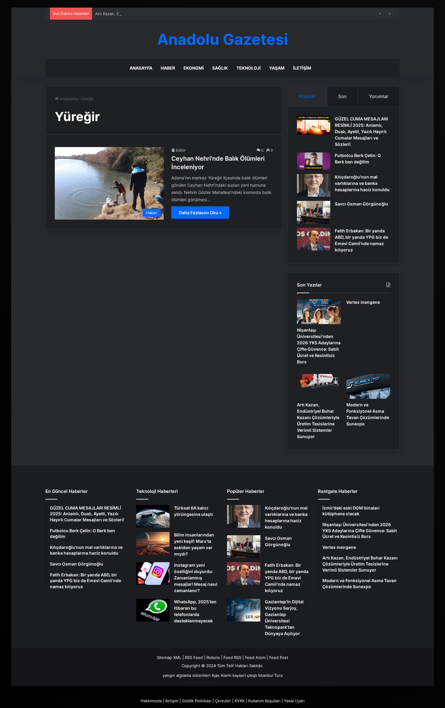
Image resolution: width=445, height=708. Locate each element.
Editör (181, 150)
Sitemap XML (169, 657)
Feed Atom (255, 657)
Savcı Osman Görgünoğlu (361, 203)
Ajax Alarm (221, 675)
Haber (168, 67)
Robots (213, 657)
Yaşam (277, 67)
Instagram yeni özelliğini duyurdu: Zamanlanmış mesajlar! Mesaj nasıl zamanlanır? (195, 577)
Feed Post (278, 657)
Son (342, 96)
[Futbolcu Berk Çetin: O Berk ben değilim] (313, 161)
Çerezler (223, 700)
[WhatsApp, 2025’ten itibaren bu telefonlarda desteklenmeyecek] (153, 610)
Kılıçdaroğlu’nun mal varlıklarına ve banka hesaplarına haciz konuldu (362, 183)
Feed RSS (232, 657)
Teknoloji (248, 67)
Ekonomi (193, 67)
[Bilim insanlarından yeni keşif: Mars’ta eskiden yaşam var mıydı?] (153, 543)
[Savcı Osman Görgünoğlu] (313, 212)
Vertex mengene (363, 302)
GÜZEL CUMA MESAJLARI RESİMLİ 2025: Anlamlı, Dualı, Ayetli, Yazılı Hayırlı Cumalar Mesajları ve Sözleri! (361, 131)
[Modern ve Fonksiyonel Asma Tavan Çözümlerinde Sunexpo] (368, 386)
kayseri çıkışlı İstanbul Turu (257, 675)
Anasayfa (141, 67)
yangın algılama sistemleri (186, 675)
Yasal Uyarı (294, 700)
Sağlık (220, 67)
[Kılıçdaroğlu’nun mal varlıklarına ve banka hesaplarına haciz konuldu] (313, 185)
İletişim (302, 67)
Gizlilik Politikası (196, 700)
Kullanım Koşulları (264, 700)
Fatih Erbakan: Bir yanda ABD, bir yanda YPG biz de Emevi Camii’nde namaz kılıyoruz (286, 577)
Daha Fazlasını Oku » (200, 212)
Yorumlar (378, 96)
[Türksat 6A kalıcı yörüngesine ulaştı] (153, 516)
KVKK (240, 700)
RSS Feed (194, 657)
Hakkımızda (151, 700)
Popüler (307, 96)
